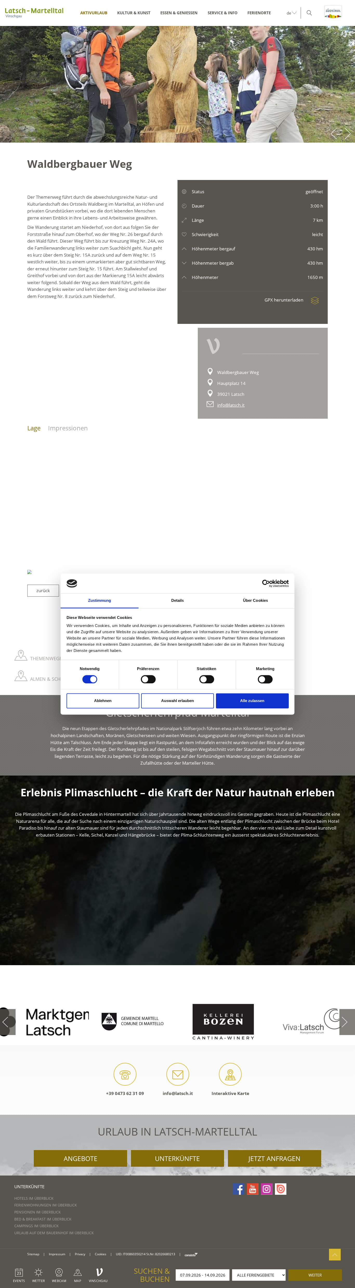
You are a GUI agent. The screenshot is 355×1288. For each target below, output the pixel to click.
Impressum (57, 1254)
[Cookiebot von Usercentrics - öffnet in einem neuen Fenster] (266, 583)
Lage (34, 428)
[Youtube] (252, 1189)
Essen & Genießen (179, 12)
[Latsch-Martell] (34, 13)
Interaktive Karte (230, 1093)
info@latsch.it (231, 405)
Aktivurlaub (93, 12)
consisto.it (191, 1254)
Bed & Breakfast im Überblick (42, 1219)
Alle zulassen (252, 701)
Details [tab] (177, 600)
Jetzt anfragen (274, 1158)
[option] (177, 84)
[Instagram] (266, 1189)
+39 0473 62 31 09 (125, 1093)
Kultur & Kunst (133, 12)
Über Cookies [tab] (255, 600)
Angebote (80, 1158)
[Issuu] (280, 1189)
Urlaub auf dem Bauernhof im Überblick (54, 1232)
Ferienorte (259, 12)
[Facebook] (238, 1189)
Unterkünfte (177, 1158)
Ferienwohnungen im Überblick (45, 1205)
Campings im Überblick (36, 1225)
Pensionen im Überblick (37, 1212)
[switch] (148, 679)
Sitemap (33, 1254)
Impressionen (68, 428)
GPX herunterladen (284, 300)
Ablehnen (102, 701)
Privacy (80, 1254)
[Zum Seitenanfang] (335, 1254)
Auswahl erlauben (177, 701)
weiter (315, 1275)
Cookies (100, 1254)
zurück (43, 590)
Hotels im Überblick (34, 1198)
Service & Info (223, 12)
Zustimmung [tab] (99, 600)
